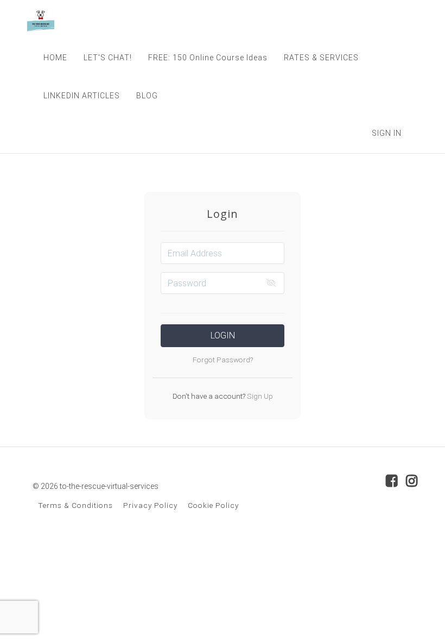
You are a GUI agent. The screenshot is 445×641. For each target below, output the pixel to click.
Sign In (387, 133)
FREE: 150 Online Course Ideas (208, 57)
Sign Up (259, 396)
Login (223, 335)
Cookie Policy (213, 505)
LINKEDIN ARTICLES (81, 95)
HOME (55, 57)
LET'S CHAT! (108, 57)
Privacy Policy (150, 505)
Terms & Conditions (75, 505)
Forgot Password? (223, 359)
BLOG (147, 95)
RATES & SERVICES (321, 57)
